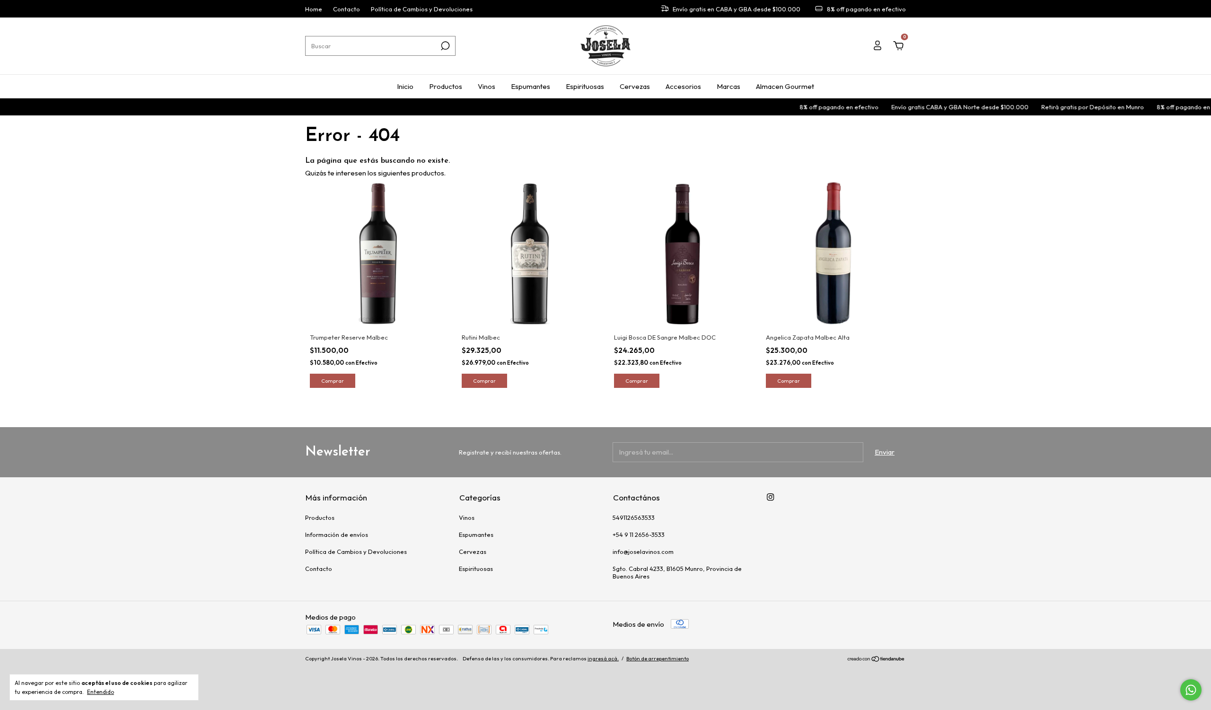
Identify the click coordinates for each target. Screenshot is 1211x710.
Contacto (346, 9)
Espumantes (530, 86)
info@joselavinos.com (643, 551)
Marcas (728, 86)
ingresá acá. (603, 658)
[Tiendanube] (876, 659)
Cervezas (635, 86)
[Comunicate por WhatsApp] (1191, 690)
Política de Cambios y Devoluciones (422, 9)
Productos (445, 86)
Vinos (486, 86)
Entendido (100, 691)
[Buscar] (444, 45)
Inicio (405, 86)
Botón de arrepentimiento (657, 658)
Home (313, 9)
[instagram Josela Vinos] (770, 497)
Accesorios (683, 86)
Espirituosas (585, 86)
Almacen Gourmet (785, 86)
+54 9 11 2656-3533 (639, 534)
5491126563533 (634, 517)
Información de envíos (336, 534)
